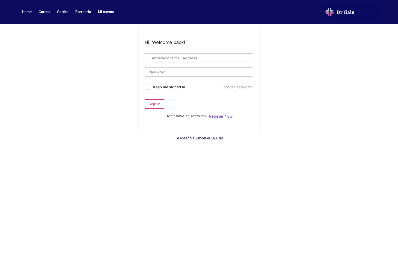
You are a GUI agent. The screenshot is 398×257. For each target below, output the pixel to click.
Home (27, 12)
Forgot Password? (237, 87)
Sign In (154, 104)
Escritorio (83, 12)
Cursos (44, 12)
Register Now (221, 116)
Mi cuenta (106, 12)
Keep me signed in (169, 87)
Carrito (62, 12)
